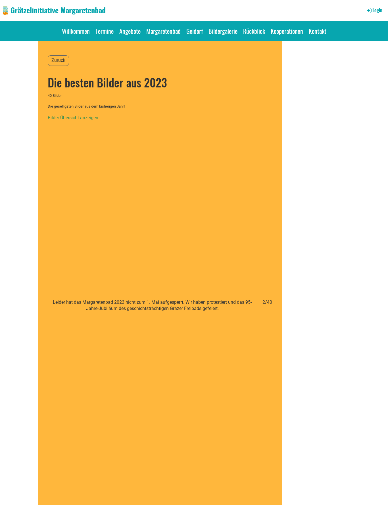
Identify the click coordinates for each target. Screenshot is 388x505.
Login (377, 10)
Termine (104, 30)
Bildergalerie (222, 30)
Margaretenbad (163, 30)
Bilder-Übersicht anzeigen (73, 117)
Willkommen (76, 30)
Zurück (58, 60)
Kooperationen (287, 30)
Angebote (130, 30)
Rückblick (254, 30)
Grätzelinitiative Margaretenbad (58, 10)
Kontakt (317, 30)
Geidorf (194, 30)
